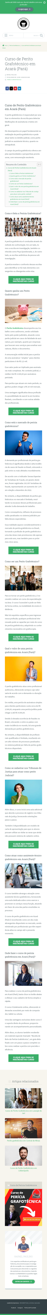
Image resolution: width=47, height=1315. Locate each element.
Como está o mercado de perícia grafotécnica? (20, 180)
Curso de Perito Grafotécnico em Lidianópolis (23, 1169)
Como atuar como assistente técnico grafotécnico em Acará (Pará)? (22, 198)
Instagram (20, 1307)
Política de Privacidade (30, 1307)
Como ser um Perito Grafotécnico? (21, 184)
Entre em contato (22, 1281)
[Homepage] (23, 23)
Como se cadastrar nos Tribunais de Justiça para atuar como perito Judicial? (24, 193)
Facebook (13, 1307)
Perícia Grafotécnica (14, 79)
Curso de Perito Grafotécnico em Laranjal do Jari (23, 1112)
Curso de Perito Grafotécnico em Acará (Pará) (22, 169)
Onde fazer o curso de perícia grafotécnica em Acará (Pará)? (25, 203)
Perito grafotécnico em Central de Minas (23, 1140)
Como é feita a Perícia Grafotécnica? (21, 173)
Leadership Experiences (13, 1303)
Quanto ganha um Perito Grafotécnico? (23, 176)
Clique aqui (23, 9)
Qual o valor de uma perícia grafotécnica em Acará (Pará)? (24, 187)
